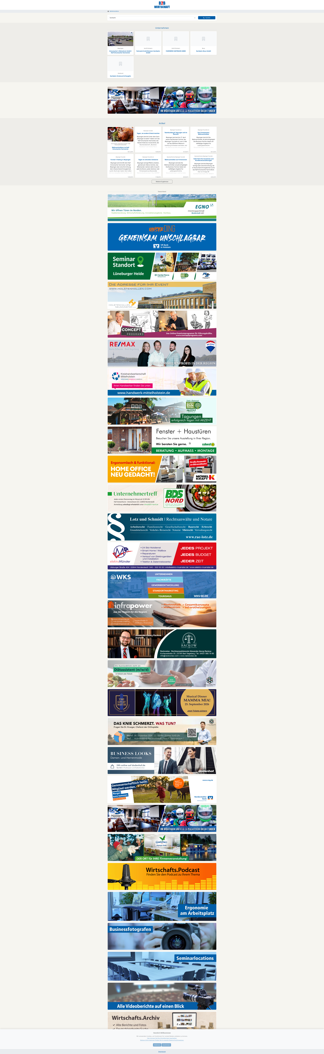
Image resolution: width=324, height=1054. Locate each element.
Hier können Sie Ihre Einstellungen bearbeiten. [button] (162, 1038)
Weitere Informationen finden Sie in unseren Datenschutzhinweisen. (162, 1040)
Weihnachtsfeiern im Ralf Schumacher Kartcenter (120, 148)
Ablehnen (157, 1045)
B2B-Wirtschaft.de (114, 11)
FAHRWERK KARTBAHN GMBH (176, 51)
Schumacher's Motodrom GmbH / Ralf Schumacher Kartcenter (120, 52)
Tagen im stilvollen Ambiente (148, 160)
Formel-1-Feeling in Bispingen (121, 160)
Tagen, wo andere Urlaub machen (148, 133)
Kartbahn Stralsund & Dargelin (120, 76)
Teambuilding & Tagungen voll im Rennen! (176, 133)
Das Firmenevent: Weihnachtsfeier (204, 133)
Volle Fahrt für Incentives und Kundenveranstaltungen (203, 159)
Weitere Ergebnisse (162, 182)
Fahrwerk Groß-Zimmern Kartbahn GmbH (148, 52)
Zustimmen (166, 1045)
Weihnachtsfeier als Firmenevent (176, 160)
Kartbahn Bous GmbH (203, 51)
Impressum (162, 1052)
